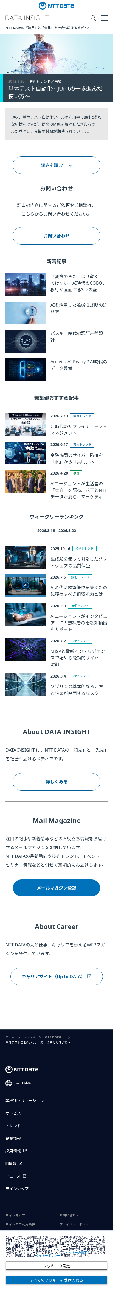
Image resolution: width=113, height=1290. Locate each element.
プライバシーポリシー (75, 1224)
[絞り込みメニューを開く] (104, 17)
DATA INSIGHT (54, 1037)
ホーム (10, 1037)
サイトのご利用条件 (20, 1224)
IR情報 (10, 1164)
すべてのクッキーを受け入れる (56, 1280)
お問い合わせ (56, 236)
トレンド (29, 1037)
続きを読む (52, 165)
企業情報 (13, 1138)
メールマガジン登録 (56, 888)
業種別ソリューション (24, 1101)
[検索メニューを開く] (93, 18)
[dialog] (56, 1260)
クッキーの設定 (56, 1266)
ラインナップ (17, 1189)
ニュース (13, 1176)
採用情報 (13, 1151)
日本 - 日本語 (22, 1083)
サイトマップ (15, 1215)
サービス (13, 1113)
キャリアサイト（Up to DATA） (53, 977)
